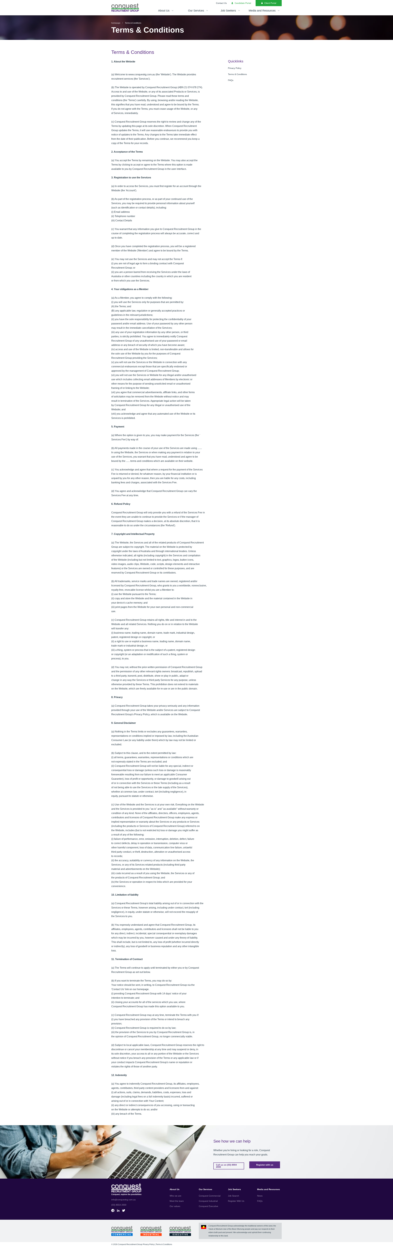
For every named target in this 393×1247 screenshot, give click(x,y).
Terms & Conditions (237, 74)
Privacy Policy (234, 68)
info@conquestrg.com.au (123, 1200)
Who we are (175, 1196)
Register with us (264, 1165)
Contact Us (221, 3)
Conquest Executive (208, 1206)
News (260, 1196)
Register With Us (236, 1201)
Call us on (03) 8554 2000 (226, 1166)
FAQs (230, 80)
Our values (175, 1206)
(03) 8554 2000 (118, 1205)
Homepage (115, 23)
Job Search (233, 1196)
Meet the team (177, 1201)
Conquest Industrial (208, 1201)
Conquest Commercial (209, 1196)
